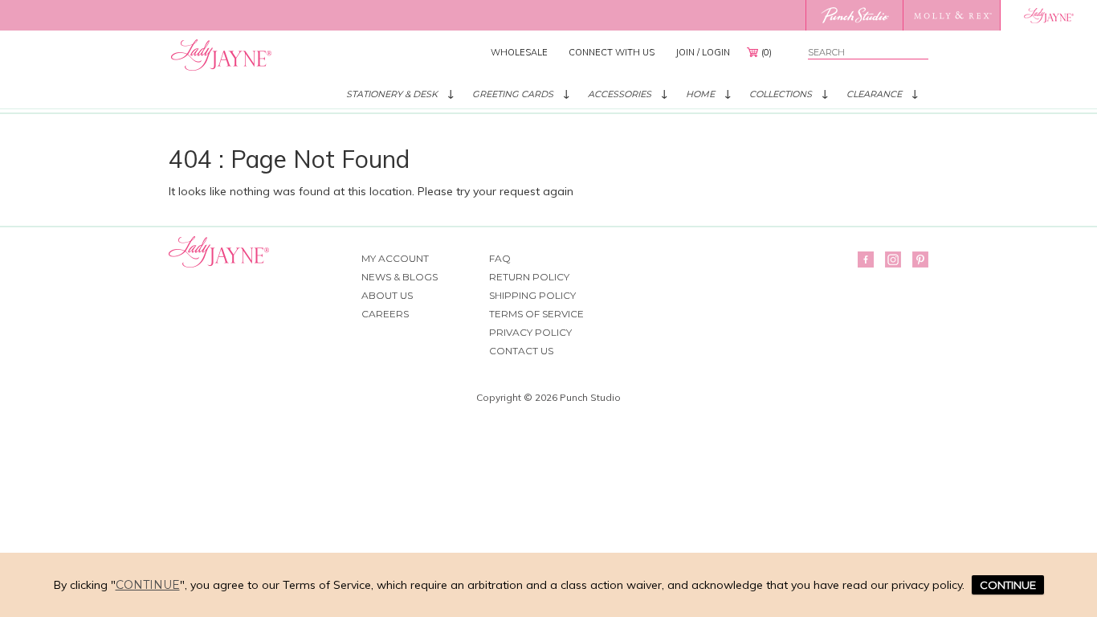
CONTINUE (1008, 584)
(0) (766, 52)
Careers (385, 314)
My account (395, 258)
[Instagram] (893, 259)
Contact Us (521, 351)
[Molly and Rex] (951, 15)
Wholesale (519, 52)
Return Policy (529, 277)
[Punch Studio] (854, 15)
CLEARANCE (874, 94)
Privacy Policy (530, 332)
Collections (780, 94)
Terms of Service (536, 314)
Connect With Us (612, 52)
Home (700, 94)
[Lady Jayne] (1048, 15)
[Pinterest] (920, 259)
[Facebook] (866, 259)
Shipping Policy (532, 295)
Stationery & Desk (392, 94)
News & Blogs (399, 277)
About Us (387, 295)
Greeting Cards (512, 94)
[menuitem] (519, 52)
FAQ (500, 258)
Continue (148, 585)
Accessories (619, 94)
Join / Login (702, 52)
